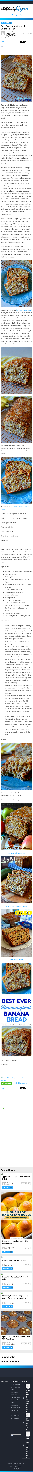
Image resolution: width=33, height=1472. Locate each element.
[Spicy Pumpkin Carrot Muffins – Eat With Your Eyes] (16, 1323)
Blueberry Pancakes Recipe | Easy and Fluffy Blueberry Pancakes (15, 1297)
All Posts (6, 1306)
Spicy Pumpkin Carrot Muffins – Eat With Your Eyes (16, 1337)
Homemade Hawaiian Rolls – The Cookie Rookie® (15, 1242)
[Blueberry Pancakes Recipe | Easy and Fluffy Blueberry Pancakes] (2, 1293)
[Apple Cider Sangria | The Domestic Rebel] (2, 1174)
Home (11, 1466)
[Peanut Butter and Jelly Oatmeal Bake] (2, 1274)
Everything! (9, 35)
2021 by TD (16, 1469)
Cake (14, 33)
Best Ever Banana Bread (24, 310)
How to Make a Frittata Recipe (14, 1260)
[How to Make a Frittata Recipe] (2, 1257)
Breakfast (5, 23)
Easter (12, 34)
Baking (5, 1252)
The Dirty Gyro (20, 1464)
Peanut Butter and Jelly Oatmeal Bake (15, 1278)
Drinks (5, 1187)
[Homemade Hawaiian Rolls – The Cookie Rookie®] (16, 1215)
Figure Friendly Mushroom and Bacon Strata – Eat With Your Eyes (27, 1447)
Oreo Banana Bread (16, 959)
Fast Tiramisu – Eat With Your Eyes (27, 1423)
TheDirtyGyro (11, 31)
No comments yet (9, 1356)
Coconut (8, 34)
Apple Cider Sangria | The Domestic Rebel (16, 1178)
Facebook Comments (11, 1361)
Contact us (18, 1466)
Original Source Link (20, 1083)
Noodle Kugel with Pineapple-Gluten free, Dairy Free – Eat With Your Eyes (28, 1400)
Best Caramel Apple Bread (16, 853)
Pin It (2, 42)
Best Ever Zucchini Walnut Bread (16, 906)
